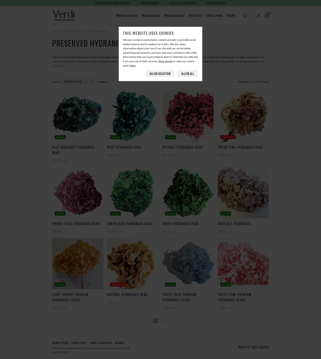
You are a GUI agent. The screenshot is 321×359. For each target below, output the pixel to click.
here (132, 65)
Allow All (187, 73)
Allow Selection (160, 73)
